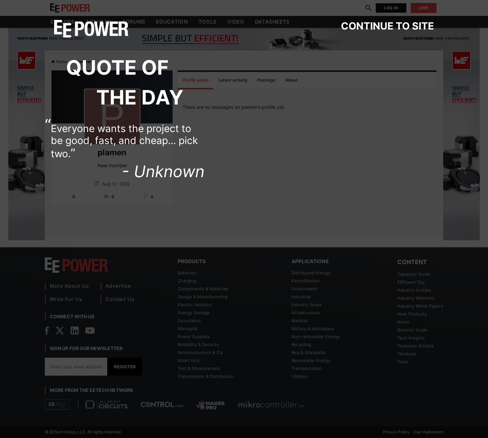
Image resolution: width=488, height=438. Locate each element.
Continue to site (387, 26)
